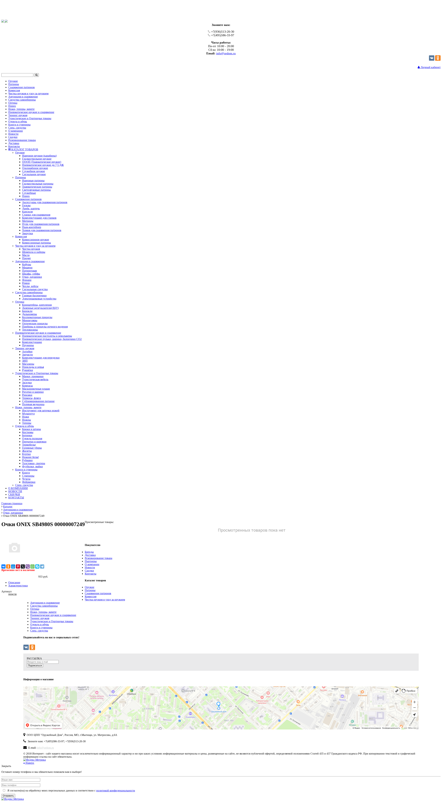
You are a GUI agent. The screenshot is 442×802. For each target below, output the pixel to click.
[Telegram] (42, 566)
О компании (92, 564)
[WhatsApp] (32, 566)
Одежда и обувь (39, 624)
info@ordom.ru (226, 53)
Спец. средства (39, 630)
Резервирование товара (98, 558)
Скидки (89, 570)
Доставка (90, 555)
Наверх (29, 762)
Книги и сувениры (41, 627)
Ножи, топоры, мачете (43, 612)
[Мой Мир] (13, 566)
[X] (23, 566)
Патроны (90, 590)
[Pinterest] (18, 566)
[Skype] (37, 566)
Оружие (89, 587)
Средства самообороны (44, 605)
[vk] (431, 59)
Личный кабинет (430, 67)
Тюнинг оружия (39, 618)
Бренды (89, 551)
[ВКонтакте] (3, 566)
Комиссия (90, 596)
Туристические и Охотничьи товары (51, 621)
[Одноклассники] (438, 59)
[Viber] (28, 566)
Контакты (90, 573)
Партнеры (91, 561)
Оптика (34, 608)
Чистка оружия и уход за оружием (105, 599)
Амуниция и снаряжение (45, 602)
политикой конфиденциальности (115, 790)
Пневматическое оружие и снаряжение (53, 615)
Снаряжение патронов (98, 593)
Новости (90, 567)
